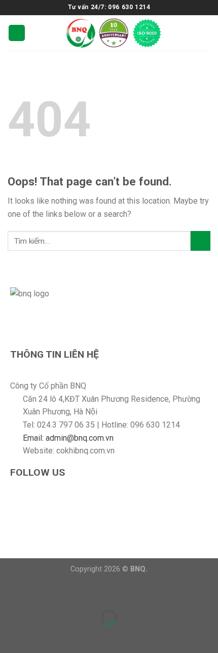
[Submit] (200, 241)
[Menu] (17, 33)
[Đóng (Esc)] (10, 592)
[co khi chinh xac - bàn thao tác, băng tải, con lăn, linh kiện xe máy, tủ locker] (114, 33)
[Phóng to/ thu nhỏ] (40, 592)
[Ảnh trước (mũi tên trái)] (10, 635)
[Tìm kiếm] (206, 33)
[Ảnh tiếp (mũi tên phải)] (40, 635)
